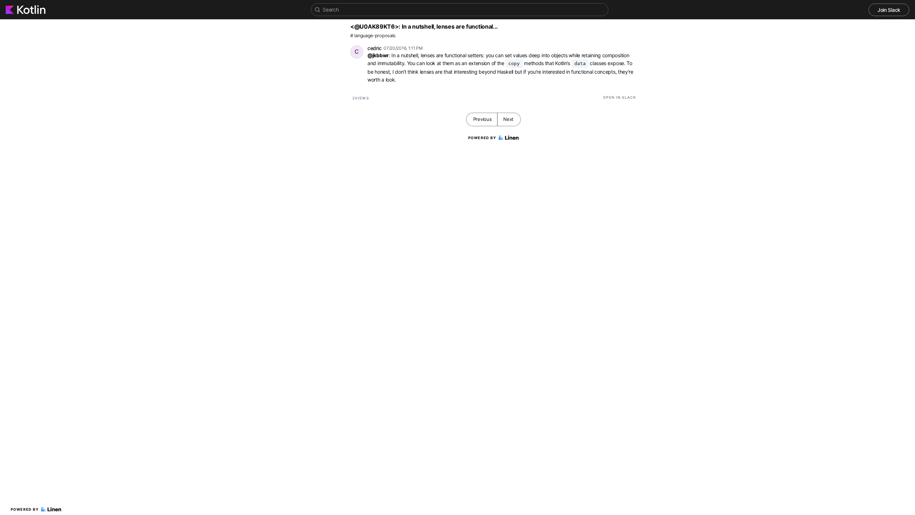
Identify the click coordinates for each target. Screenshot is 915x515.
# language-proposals (373, 35)
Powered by (25, 509)
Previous (482, 119)
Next (508, 119)
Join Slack (888, 10)
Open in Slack (619, 97)
